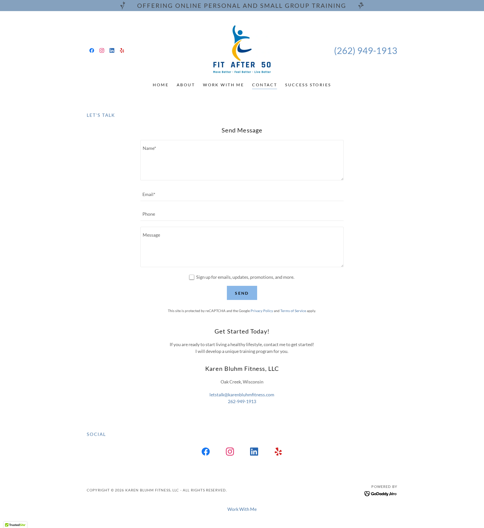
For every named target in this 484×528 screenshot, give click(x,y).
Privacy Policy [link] (262, 311)
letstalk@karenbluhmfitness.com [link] (241, 394)
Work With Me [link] (223, 84)
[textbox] (241, 160)
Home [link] (161, 84)
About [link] (186, 84)
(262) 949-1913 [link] (365, 50)
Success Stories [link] (308, 84)
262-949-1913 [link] (242, 401)
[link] (92, 50)
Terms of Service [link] (293, 311)
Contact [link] (264, 84)
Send (242, 293)
